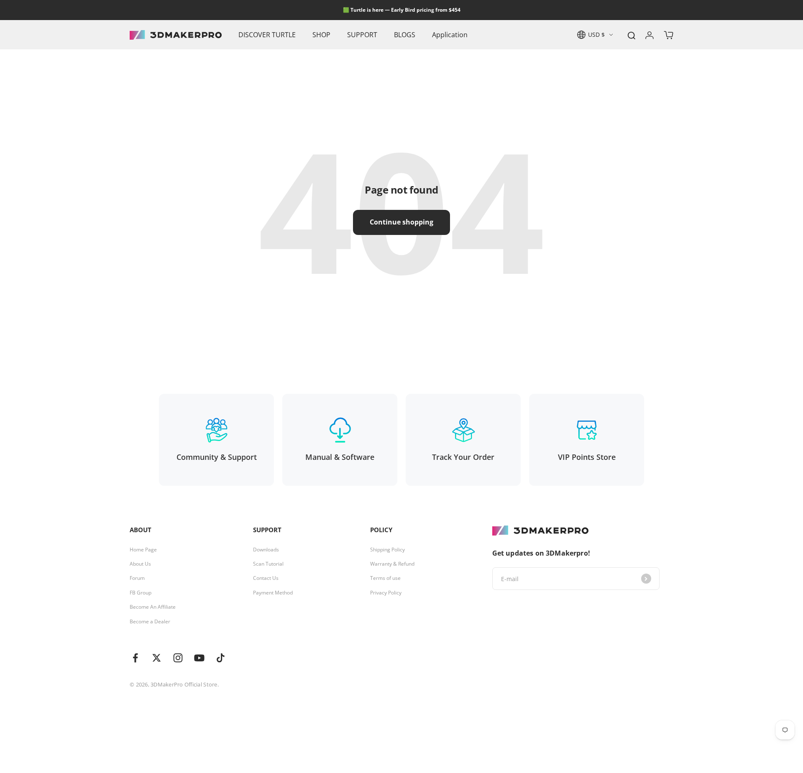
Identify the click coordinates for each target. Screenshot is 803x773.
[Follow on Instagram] (178, 657)
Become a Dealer (150, 621)
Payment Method (273, 592)
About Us (140, 564)
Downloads (266, 549)
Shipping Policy (387, 549)
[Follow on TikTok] (220, 657)
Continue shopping (401, 222)
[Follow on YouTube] (199, 657)
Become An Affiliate (153, 607)
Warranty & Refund (392, 564)
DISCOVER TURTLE (267, 34)
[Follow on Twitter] (156, 657)
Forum (137, 578)
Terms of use (385, 578)
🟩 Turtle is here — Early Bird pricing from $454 (401, 9)
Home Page (143, 549)
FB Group (140, 592)
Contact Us (266, 578)
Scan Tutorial (268, 564)
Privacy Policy (386, 592)
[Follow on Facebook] (135, 657)
